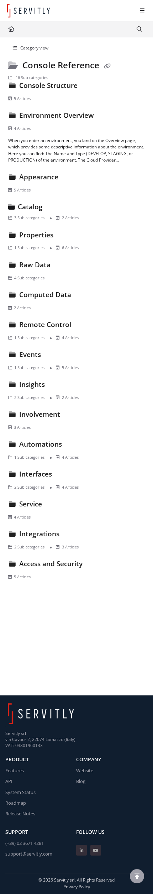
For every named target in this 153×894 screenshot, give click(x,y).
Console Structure (48, 85)
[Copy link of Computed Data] (84, 296)
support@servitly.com (28, 854)
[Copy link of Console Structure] (90, 87)
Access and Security (50, 563)
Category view (33, 48)
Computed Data (45, 294)
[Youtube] (95, 850)
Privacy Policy (76, 887)
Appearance (38, 176)
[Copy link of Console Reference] (107, 66)
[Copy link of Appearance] (71, 178)
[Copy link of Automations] (74, 445)
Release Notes (20, 813)
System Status (20, 792)
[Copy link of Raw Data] (63, 266)
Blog (80, 781)
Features (14, 770)
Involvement (39, 414)
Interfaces (35, 473)
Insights (32, 384)
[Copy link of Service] (54, 505)
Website (84, 770)
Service (30, 503)
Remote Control (45, 324)
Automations (40, 444)
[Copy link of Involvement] (73, 415)
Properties (36, 234)
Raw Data (34, 264)
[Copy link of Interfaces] (64, 475)
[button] (137, 876)
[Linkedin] (81, 850)
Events (30, 354)
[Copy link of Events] (53, 356)
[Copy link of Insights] (57, 385)
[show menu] (142, 10)
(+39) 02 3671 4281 (24, 843)
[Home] (28, 10)
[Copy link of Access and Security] (95, 565)
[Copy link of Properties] (66, 236)
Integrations (39, 533)
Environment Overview (56, 115)
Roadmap (15, 803)
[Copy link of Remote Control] (84, 326)
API (8, 781)
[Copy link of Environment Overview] (106, 116)
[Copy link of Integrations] (72, 535)
